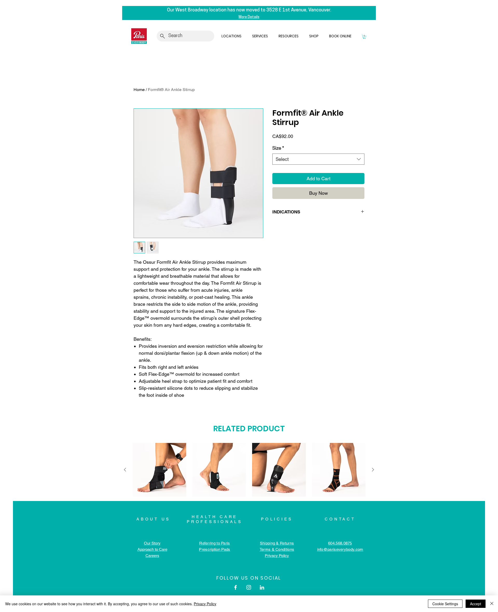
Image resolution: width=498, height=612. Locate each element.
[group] (249, 470)
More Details (249, 17)
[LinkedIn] (262, 587)
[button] (233, 36)
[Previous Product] (125, 470)
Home (139, 89)
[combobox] (318, 159)
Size (278, 148)
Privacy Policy (205, 603)
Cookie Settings (445, 603)
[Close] (492, 604)
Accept (475, 603)
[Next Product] (373, 470)
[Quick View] (159, 470)
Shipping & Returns (277, 543)
